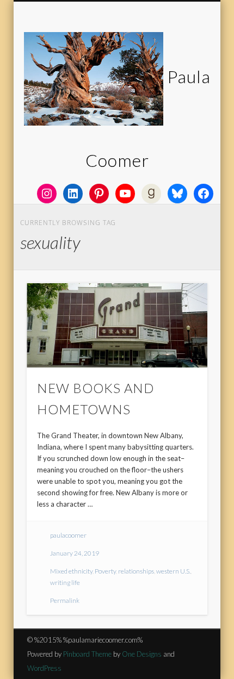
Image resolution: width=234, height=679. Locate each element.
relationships (136, 571)
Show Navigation (181, 97)
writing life (65, 582)
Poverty (105, 571)
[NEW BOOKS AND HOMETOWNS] (117, 325)
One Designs (142, 654)
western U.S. (173, 571)
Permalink (64, 600)
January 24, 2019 (74, 553)
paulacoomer (68, 535)
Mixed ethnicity (71, 571)
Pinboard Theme (87, 654)
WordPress (44, 668)
